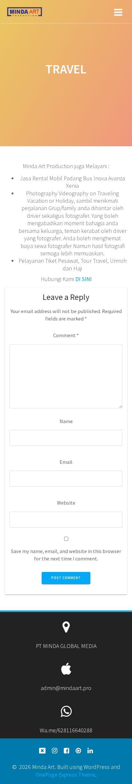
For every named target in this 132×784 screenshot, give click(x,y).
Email (66, 462)
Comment (66, 335)
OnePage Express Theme (65, 774)
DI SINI (83, 279)
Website (66, 502)
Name (66, 421)
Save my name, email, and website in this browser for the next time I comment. (66, 555)
